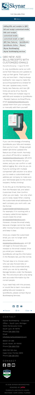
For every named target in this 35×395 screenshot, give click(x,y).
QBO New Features (10, 42)
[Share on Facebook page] (14, 306)
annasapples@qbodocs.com (14, 220)
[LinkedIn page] (9, 365)
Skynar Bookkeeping (11, 48)
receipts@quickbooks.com (18, 102)
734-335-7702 (19, 14)
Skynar (22, 45)
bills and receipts (9, 32)
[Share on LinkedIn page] (17, 306)
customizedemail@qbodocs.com (16, 209)
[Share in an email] (21, 306)
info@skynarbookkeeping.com (15, 337)
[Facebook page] (4, 365)
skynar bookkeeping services (14, 51)
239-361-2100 (13, 356)
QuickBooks (24, 42)
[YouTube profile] (13, 365)
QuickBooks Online (10, 45)
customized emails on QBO (13, 39)
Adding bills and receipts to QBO (15, 26)
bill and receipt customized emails (16, 29)
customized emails (10, 36)
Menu (18, 19)
